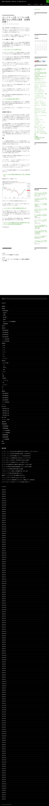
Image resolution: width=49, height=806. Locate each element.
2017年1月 (4, 729)
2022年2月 (4, 600)
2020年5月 (4, 644)
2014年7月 (4, 794)
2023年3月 (4, 572)
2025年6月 (4, 513)
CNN (35, 73)
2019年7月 (4, 666)
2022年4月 (4, 596)
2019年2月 (4, 677)
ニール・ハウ (36, 118)
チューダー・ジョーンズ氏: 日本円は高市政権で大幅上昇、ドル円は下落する (40, 199)
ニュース (3, 404)
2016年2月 (4, 753)
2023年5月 (4, 568)
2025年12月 (4, 500)
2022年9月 (4, 585)
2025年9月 (4, 507)
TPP (44, 78)
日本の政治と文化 (5, 415)
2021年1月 (4, 629)
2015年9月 (4, 764)
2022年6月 (4, 592)
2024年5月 (4, 542)
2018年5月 (4, 694)
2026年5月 (4, 489)
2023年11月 (4, 555)
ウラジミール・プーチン (38, 85)
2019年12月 (4, 655)
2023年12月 (4, 552)
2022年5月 (4, 594)
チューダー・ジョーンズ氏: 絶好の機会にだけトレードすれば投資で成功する (40, 204)
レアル (3, 356)
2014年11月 (4, 785)
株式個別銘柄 (4, 423)
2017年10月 (4, 709)
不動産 (36, 136)
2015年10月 (4, 762)
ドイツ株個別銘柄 (5, 439)
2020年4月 (4, 646)
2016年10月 (4, 735)
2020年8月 (4, 637)
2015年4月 (4, 775)
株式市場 (3, 328)
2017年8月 (4, 714)
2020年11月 (4, 631)
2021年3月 (4, 624)
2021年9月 (4, 611)
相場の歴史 (4, 421)
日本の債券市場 (5, 399)
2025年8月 (4, 509)
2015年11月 (4, 759)
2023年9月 (4, 559)
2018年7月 (4, 692)
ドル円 (3, 347)
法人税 (35, 139)
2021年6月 (4, 618)
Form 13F (37, 75)
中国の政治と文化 (5, 412)
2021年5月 (4, 620)
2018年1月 (4, 703)
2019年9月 (4, 661)
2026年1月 (4, 498)
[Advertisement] (16, 12)
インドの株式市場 (5, 338)
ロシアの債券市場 (5, 402)
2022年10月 (4, 583)
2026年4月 (4, 491)
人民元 (3, 345)
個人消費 (4, 317)
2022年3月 (4, 598)
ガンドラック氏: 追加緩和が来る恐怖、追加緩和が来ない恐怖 (16, 222)
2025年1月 (4, 524)
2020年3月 (4, 648)
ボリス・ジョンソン (37, 125)
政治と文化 (4, 406)
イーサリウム (5, 380)
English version (37, 9)
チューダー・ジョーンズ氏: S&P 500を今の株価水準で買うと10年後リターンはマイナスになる (40, 193)
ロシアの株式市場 (5, 341)
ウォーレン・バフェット (39, 84)
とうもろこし (4, 384)
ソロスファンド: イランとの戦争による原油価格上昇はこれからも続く (40, 241)
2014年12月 (4, 783)
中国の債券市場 (5, 395)
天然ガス (4, 367)
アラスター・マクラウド (38, 80)
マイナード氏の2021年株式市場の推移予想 (12, 224)
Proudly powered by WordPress (7, 804)
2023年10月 (4, 557)
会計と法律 (4, 417)
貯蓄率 (4, 314)
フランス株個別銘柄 (6, 430)
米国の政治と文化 (5, 410)
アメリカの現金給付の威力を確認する (11, 98)
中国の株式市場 (5, 332)
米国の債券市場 (4, 15)
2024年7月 (4, 537)
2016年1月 (4, 755)
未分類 (3, 443)
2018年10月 (4, 685)
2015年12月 (4, 757)
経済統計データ (30, 4)
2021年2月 (4, 626)
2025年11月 (4, 502)
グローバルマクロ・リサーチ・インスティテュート (14, 1)
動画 (2, 441)
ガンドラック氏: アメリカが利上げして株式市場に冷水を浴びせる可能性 (40, 215)
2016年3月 (4, 751)
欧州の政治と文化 (5, 408)
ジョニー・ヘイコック (39, 102)
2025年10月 (4, 505)
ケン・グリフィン (38, 90)
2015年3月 (4, 777)
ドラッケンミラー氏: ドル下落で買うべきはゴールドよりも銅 (13, 477)
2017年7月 (4, 716)
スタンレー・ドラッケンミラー (40, 110)
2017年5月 (4, 720)
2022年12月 (4, 579)
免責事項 (41, 4)
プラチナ (4, 371)
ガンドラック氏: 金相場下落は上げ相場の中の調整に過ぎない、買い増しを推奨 (40, 226)
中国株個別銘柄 (5, 428)
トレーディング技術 (5, 419)
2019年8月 (4, 664)
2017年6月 (4, 718)
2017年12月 (4, 705)
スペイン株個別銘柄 (6, 432)
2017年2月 (4, 727)
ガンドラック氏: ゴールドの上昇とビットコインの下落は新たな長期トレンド (16, 481)
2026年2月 (4, 496)
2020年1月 (4, 653)
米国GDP (4, 312)
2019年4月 (4, 672)
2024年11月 (4, 528)
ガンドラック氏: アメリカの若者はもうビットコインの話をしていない (40, 221)
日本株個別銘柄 (5, 426)
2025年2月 (4, 522)
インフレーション (40, 82)
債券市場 (12, 15)
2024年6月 (4, 539)
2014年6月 (4, 796)
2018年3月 (4, 698)
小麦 (3, 382)
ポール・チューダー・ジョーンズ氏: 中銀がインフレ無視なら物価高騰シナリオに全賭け (16, 259)
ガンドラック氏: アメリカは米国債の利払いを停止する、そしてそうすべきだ (40, 210)
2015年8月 (4, 766)
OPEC (37, 77)
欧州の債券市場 (5, 397)
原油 (4, 369)
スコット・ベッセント (40, 103)
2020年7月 (4, 640)
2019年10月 (4, 659)
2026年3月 (4, 494)
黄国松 (38, 139)
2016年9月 (4, 738)
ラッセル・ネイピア (39, 131)
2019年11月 (4, 657)
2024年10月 (4, 531)
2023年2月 (4, 574)
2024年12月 (4, 526)
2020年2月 (4, 650)
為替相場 (3, 343)
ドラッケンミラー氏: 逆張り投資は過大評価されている (12, 473)
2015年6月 (4, 770)
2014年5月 (4, 799)
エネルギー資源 (5, 362)
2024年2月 (4, 548)
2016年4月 (4, 748)
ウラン (44, 85)
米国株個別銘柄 (5, 436)
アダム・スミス (37, 79)
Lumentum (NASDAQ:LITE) (40, 76)
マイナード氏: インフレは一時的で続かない (12, 49)
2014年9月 (4, 790)
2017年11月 (4, 707)
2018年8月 (4, 690)
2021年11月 (4, 607)
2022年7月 (4, 589)
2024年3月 (4, 546)
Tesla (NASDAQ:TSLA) (38, 78)
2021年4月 (4, 622)
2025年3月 (4, 520)
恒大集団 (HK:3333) (39, 137)
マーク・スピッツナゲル (38, 130)
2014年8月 (4, 792)
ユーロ (3, 349)
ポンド (3, 354)
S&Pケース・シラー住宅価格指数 (9, 321)
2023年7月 (4, 563)
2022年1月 (4, 603)
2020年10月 (4, 633)
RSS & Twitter (36, 4)
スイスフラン (4, 358)
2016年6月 (4, 744)
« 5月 (36, 53)
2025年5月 (4, 515)
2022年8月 (4, 587)
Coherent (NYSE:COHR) (41, 73)
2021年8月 (4, 613)
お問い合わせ (46, 4)
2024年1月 (4, 550)
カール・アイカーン (38, 89)
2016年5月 (4, 746)
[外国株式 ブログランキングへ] (37, 61)
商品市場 (8, 15)
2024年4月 (4, 544)
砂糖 (3, 375)
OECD (35, 77)
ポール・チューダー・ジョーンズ (39, 128)
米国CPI (4, 319)
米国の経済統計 (5, 310)
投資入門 (3, 325)
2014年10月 (4, 788)
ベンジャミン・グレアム (38, 124)
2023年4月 (4, 570)
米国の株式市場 (5, 330)
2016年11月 (4, 733)
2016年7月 (4, 742)
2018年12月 (4, 681)
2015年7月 (4, 768)
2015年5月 (4, 772)
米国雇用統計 (5, 323)
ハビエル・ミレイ (38, 119)
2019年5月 (4, 670)
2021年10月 (4, 609)
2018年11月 (4, 683)
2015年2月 (4, 779)
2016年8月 (4, 740)
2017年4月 (4, 722)
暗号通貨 (4, 378)
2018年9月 (4, 687)
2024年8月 (4, 535)
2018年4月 (4, 696)
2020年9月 (4, 635)
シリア (44, 90)
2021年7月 (4, 616)
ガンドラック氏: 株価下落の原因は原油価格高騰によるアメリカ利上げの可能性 (40, 231)
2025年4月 (4, 518)
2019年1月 (4, 679)
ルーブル (4, 351)
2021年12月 (4, 605)
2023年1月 (4, 576)
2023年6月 (4, 566)
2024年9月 (4, 533)
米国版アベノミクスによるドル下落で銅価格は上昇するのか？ (13, 475)
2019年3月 (4, 674)
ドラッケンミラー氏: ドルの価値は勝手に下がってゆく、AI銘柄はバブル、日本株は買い (18, 479)
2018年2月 (4, 701)
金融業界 (3, 306)
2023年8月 (4, 561)
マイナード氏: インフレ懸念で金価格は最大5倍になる (14, 208)
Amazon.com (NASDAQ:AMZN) (40, 72)
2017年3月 (4, 724)
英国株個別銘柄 (5, 434)
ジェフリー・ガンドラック (7, 248)
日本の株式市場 (5, 336)
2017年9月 (4, 711)
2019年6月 (4, 668)
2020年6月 (4, 642)
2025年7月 (4, 511)
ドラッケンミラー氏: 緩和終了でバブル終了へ (10, 254)
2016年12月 (4, 731)
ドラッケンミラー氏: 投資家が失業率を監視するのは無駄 (40, 237)
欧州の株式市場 (5, 334)
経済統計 (3, 308)
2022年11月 (4, 581)
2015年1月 (4, 781)
